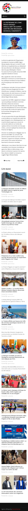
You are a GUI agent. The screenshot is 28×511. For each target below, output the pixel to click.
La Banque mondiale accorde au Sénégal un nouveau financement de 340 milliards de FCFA (12, 357)
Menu (5, 16)
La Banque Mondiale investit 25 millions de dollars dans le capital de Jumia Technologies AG (13, 190)
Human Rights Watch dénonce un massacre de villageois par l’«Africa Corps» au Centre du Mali (12, 467)
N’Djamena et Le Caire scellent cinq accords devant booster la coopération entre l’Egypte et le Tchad (13, 257)
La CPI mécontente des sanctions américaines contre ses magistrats (12, 492)
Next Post (20, 160)
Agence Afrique (11, 55)
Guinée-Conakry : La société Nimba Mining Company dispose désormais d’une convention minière (12, 290)
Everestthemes (16, 509)
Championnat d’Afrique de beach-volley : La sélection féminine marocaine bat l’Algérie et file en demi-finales (13, 417)
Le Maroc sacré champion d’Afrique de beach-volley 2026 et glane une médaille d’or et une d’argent (13, 391)
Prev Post (7, 160)
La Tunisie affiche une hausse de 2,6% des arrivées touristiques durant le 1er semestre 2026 (13, 322)
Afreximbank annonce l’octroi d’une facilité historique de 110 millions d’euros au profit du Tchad (12, 222)
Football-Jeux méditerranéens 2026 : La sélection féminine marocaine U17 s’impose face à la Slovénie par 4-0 (13, 442)
